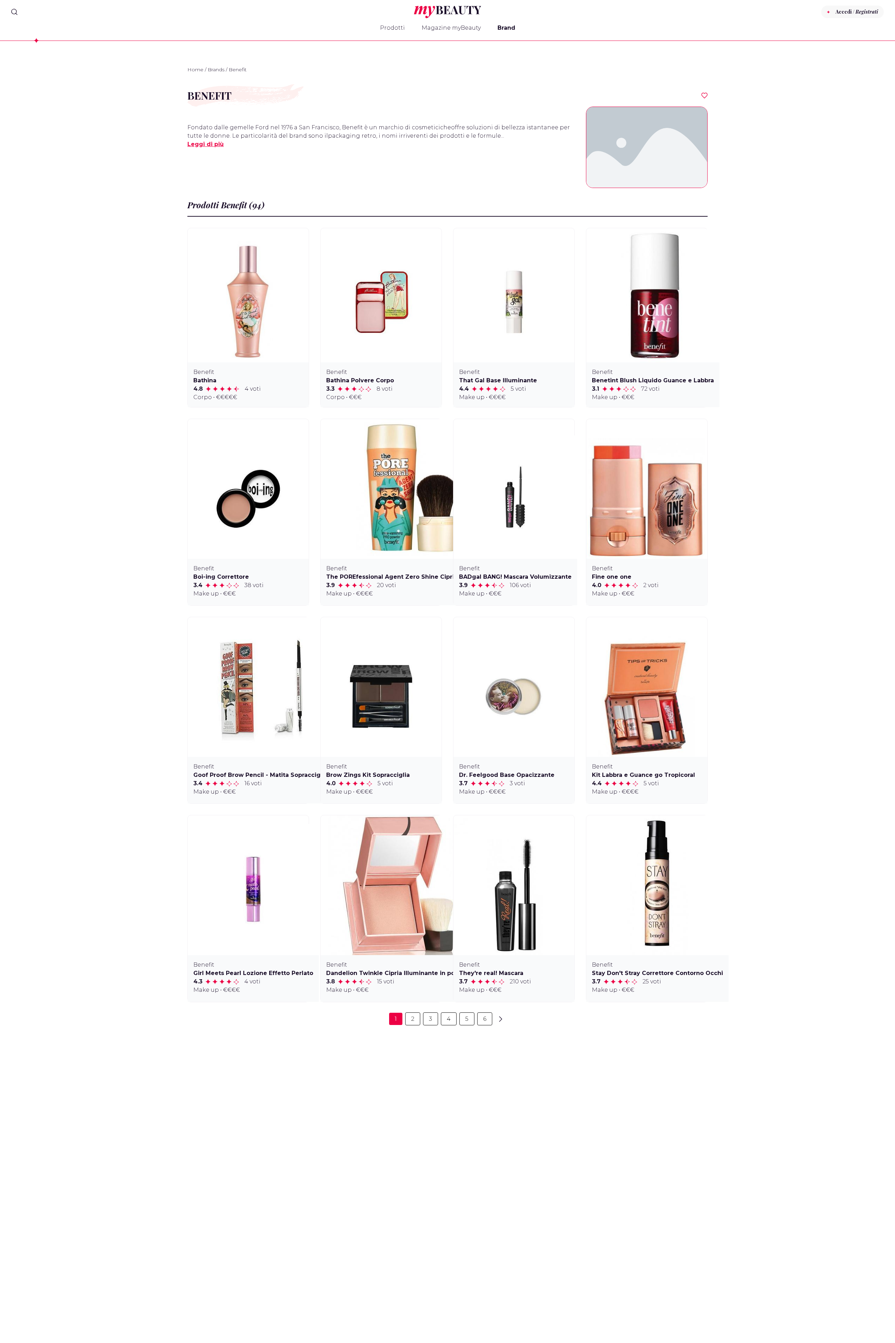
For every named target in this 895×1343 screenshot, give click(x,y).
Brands (216, 69)
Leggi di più (205, 144)
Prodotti (392, 27)
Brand (506, 27)
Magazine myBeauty (451, 27)
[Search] (14, 12)
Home (195, 69)
